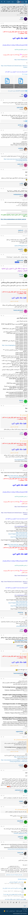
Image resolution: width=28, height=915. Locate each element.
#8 (1, 200)
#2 (1, 100)
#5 (1, 154)
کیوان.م (21, 183)
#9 (1, 236)
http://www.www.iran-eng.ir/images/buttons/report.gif (19, 536)
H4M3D (21, 801)
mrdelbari (20, 148)
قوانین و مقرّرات (19, 911)
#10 (1, 254)
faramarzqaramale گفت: (21, 740)
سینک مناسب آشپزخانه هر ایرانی (16, 882)
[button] (26, 2)
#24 (1, 807)
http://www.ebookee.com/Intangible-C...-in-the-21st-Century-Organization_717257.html (14, 760)
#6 (1, 169)
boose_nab (20, 853)
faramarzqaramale (18, 673)
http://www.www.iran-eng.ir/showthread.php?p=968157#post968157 (15, 160)
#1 (1, 23)
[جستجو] (1, 1)
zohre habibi (20, 108)
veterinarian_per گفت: (21, 809)
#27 (1, 858)
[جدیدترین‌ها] (4, 1)
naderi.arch (20, 164)
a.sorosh (21, 765)
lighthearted (20, 260)
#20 (1, 678)
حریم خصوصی (12, 911)
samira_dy (20, 125)
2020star (21, 275)
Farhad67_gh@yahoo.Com (20, 833)
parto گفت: (24, 289)
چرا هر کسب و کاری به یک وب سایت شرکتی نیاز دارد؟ (13, 889)
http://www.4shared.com (20, 60)
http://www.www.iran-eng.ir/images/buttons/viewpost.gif (17, 476)
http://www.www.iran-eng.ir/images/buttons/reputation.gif (17, 533)
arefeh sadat (20, 646)
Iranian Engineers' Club (20, 913)
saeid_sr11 (20, 230)
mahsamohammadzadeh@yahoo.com (17, 849)
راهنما (7, 911)
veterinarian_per (19, 790)
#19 (1, 651)
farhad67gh (20, 821)
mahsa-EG (20, 837)
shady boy (20, 612)
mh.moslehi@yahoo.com (21, 460)
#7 (1, 188)
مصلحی (21, 433)
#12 (1, 280)
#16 (1, 470)
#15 (1, 438)
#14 (1, 405)
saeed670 (20, 249)
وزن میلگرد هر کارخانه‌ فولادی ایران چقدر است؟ (13, 894)
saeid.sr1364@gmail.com (21, 246)
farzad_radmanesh (18, 310)
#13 (1, 315)
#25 (1, 826)
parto (25, 15)
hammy (21, 400)
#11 (1, 266)
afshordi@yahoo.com (21, 626)
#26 (1, 842)
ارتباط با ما (25, 911)
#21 (1, 737)
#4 (1, 130)
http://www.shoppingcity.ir (9, 345)
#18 (1, 635)
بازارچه (22, 886)
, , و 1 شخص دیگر (16, 91)
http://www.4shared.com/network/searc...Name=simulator (14, 66)
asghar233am (19, 732)
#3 (1, 113)
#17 (1, 618)
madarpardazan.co (18, 194)
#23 (1, 795)
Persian (24, 909)
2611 (22, 95)
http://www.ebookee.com (20, 757)
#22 (1, 770)
